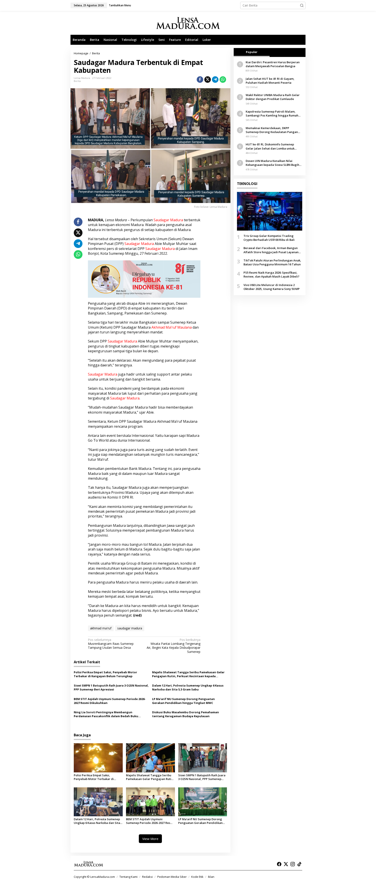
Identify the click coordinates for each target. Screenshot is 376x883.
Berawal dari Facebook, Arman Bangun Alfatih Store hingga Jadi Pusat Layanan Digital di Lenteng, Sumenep (271, 250)
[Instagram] (292, 864)
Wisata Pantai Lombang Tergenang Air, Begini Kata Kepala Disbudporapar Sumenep (173, 646)
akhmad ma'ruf (100, 628)
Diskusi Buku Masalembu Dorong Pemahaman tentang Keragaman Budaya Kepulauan (185, 714)
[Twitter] (286, 864)
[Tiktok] (299, 864)
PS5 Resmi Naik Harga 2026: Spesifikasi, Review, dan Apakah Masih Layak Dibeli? (271, 274)
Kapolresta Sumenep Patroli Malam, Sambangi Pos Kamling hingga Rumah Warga (272, 113)
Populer (251, 52)
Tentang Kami (128, 877)
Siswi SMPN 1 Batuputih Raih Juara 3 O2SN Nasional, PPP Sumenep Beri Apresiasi (111, 687)
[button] (302, 5)
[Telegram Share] (215, 79)
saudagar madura (129, 628)
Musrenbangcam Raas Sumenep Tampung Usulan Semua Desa (111, 644)
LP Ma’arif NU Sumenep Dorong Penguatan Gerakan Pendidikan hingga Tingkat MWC (183, 701)
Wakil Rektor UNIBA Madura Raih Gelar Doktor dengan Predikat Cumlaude (273, 97)
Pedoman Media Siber (172, 877)
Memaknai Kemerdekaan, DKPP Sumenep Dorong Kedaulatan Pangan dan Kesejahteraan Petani (272, 130)
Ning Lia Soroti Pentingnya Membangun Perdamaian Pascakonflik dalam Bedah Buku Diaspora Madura (106, 714)
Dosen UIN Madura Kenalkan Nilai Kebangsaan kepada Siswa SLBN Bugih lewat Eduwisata (272, 163)
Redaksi (147, 877)
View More (150, 838)
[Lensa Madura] (188, 23)
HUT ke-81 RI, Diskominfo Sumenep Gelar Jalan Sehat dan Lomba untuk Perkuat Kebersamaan (270, 146)
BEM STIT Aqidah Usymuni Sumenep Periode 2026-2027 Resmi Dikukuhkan (110, 701)
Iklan (211, 877)
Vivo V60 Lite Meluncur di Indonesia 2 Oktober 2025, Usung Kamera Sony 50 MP (271, 287)
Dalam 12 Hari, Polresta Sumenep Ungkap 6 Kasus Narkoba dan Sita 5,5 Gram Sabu (187, 687)
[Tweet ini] (207, 79)
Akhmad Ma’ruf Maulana (171, 327)
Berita (77, 81)
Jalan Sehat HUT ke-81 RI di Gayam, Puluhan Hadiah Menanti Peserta (270, 81)
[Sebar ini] (200, 79)
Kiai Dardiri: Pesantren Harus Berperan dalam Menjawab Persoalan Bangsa (273, 64)
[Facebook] (279, 864)
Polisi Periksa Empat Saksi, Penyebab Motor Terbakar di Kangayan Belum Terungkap (105, 674)
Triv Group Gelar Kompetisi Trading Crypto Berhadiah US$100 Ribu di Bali (269, 238)
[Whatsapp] (223, 79)
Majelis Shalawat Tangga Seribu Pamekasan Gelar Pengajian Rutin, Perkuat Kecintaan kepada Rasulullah (188, 674)
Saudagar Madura (168, 220)
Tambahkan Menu (120, 5)
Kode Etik (197, 877)
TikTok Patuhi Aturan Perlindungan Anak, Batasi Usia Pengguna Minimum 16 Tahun (272, 262)
